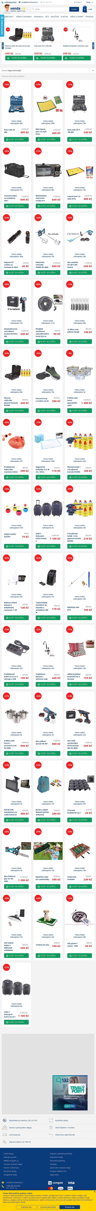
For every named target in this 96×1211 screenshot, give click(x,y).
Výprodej (89, 16)
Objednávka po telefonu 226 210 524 (23, 1120)
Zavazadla (38, 16)
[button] (19, 58)
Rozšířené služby (61, 1120)
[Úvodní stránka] (13, 9)
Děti (47, 16)
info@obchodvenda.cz (29, 2)
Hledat (74, 9)
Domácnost (8, 16)
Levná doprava (14, 1135)
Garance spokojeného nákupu (20, 1127)
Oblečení (55, 16)
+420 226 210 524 (10, 2)
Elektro (64, 16)
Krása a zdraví (76, 16)
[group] (19, 43)
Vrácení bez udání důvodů (65, 1135)
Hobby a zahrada (23, 16)
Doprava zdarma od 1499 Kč (20, 1142)
